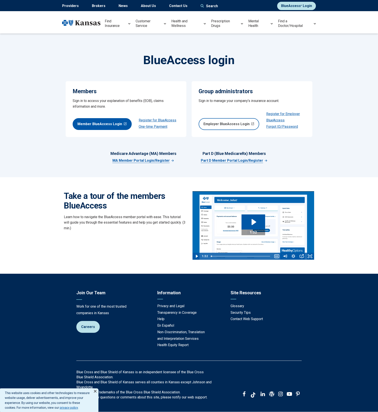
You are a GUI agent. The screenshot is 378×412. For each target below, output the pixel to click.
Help (160, 319)
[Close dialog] (95, 389)
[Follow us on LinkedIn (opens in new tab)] (263, 394)
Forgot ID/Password (282, 126)
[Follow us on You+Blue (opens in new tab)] (271, 394)
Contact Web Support (247, 319)
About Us (148, 6)
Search (212, 6)
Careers (88, 327)
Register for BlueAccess (157, 120)
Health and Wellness (179, 23)
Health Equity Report (173, 345)
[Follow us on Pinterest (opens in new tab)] (298, 394)
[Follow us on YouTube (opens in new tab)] (289, 394)
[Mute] (285, 256)
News (123, 6)
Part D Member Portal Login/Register (232, 160)
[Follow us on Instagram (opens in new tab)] (280, 394)
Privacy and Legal (170, 306)
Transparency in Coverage (177, 312)
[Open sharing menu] (302, 256)
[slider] (241, 256)
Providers (70, 6)
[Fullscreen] (310, 256)
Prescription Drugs (220, 23)
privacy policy (69, 407)
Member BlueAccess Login (99, 124)
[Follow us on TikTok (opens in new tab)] (253, 395)
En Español (165, 325)
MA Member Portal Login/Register (141, 160)
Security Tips (241, 312)
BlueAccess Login (296, 6)
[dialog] (49, 400)
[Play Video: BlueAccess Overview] (253, 222)
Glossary (237, 306)
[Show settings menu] (293, 256)
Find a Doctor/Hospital (290, 23)
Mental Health (253, 23)
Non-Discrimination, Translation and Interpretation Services (181, 335)
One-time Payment (153, 126)
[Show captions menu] (277, 256)
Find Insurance (112, 23)
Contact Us (178, 6)
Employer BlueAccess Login (226, 124)
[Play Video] (196, 256)
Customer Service (143, 23)
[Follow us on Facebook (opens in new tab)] (244, 394)
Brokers (98, 6)
